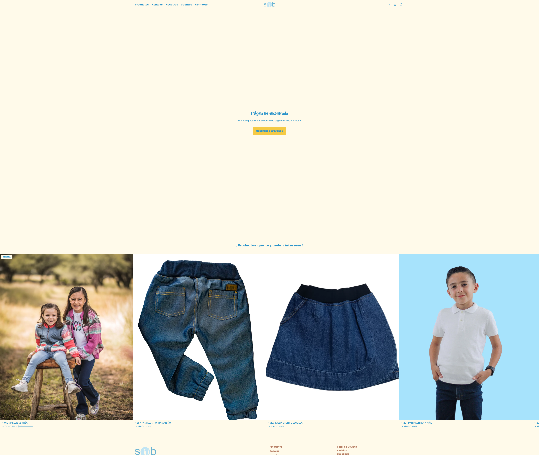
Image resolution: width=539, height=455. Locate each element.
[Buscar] (389, 5)
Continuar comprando (269, 131)
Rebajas (274, 451)
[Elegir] (128, 415)
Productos (276, 447)
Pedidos (342, 450)
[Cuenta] (395, 5)
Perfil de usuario (347, 447)
